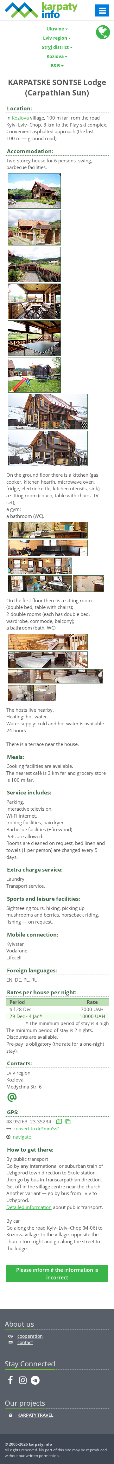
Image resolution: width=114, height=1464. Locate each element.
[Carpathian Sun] (34, 190)
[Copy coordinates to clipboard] (68, 1121)
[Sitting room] (48, 547)
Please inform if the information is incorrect (57, 1273)
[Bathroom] (88, 583)
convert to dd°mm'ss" (36, 1129)
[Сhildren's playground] (34, 374)
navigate (22, 1137)
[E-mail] (12, 1097)
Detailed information (29, 1207)
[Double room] (48, 659)
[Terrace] (34, 300)
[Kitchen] (48, 529)
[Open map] (59, 1121)
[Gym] (40, 565)
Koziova (20, 117)
